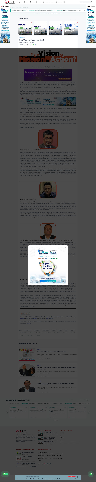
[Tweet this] (28, 44)
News (27, 2)
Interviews (40, 2)
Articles (33, 2)
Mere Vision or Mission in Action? (31, 40)
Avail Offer (71, 478)
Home (22, 2)
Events (52, 2)
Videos (46, 2)
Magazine (60, 2)
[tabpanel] (25, 28)
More (66, 2)
